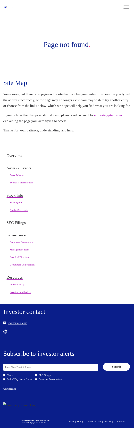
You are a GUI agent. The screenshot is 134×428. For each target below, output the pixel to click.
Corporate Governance (21, 242)
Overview (14, 156)
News (10, 375)
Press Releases (17, 175)
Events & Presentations (21, 182)
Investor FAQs (17, 284)
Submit (116, 366)
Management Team (19, 249)
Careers (121, 422)
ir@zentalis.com (17, 323)
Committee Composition (22, 264)
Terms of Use (94, 422)
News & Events (19, 168)
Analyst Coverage (19, 210)
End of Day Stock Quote (19, 379)
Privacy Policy (76, 422)
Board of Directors (19, 257)
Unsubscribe (9, 388)
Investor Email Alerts (20, 292)
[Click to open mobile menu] (126, 7)
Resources (15, 277)
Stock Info (15, 195)
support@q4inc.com (108, 115)
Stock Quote (16, 202)
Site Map (108, 422)
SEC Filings (16, 223)
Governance (16, 235)
